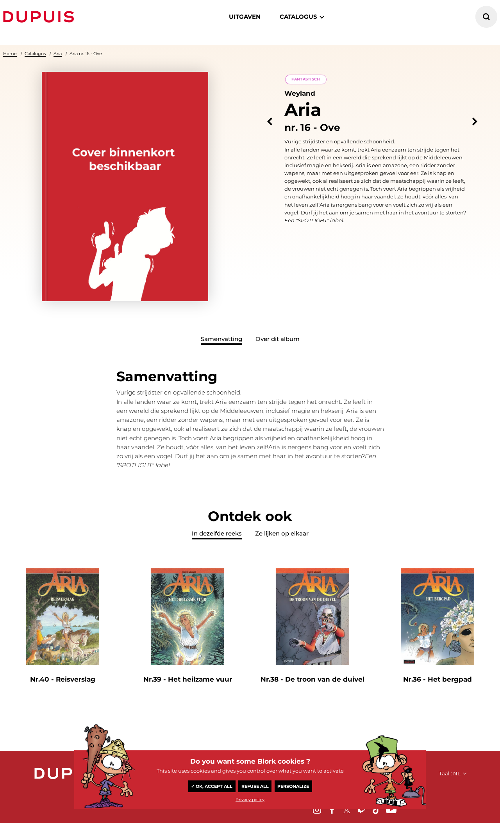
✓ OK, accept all (211, 786)
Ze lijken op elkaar (282, 533)
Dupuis (40, 17)
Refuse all (255, 786)
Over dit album (277, 339)
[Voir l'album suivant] (475, 121)
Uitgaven (245, 16)
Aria (58, 53)
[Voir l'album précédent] (270, 121)
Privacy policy (250, 799)
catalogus (298, 16)
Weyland (299, 93)
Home (10, 53)
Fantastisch (305, 79)
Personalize (293, 786)
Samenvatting (221, 339)
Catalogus (35, 53)
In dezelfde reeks (217, 533)
